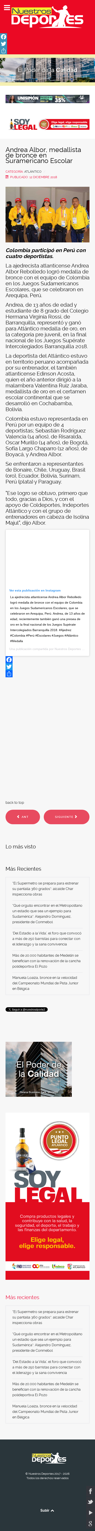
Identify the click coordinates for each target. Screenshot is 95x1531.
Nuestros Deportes (68, 649)
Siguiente (64, 817)
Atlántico (33, 171)
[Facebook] (47, 36)
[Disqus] (47, 738)
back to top (15, 802)
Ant (24, 817)
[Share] (47, 50)
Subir (45, 1510)
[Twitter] (47, 43)
